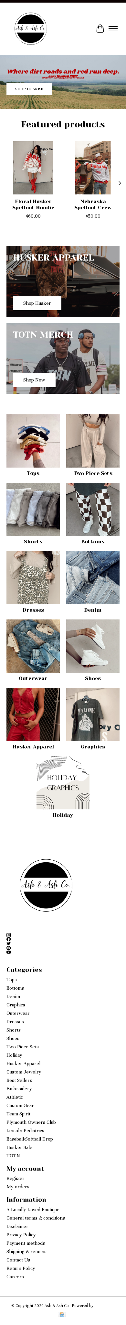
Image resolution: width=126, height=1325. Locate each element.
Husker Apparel (33, 747)
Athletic (14, 1097)
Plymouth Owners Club (31, 1122)
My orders (17, 1187)
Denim (92, 610)
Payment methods (25, 1243)
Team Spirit (18, 1114)
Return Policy (20, 1268)
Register (15, 1178)
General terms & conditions (35, 1218)
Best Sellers (19, 1080)
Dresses (33, 610)
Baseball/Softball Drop (29, 1139)
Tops (33, 473)
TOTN (13, 1156)
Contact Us (18, 1260)
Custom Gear (20, 1105)
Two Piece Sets (92, 473)
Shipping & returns (26, 1251)
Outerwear (33, 678)
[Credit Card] (62, 1315)
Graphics (93, 747)
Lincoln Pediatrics (25, 1130)
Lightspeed (104, 1305)
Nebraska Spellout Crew (92, 204)
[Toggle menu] (113, 28)
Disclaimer (17, 1226)
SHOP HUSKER (29, 89)
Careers (15, 1277)
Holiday (63, 815)
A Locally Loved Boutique (32, 1209)
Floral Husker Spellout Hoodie (33, 204)
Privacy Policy (21, 1235)
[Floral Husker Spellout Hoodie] (33, 167)
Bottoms (92, 542)
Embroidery (19, 1089)
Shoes (93, 678)
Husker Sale (19, 1147)
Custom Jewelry (23, 1072)
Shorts (33, 542)
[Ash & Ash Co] (30, 29)
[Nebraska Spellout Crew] (93, 167)
